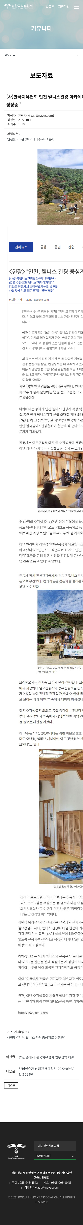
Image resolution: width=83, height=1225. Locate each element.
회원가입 (64, 6)
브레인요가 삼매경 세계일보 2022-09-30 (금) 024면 (47, 1071)
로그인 (50, 6)
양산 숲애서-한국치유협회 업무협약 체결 (46, 1057)
